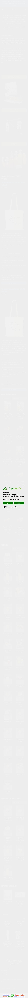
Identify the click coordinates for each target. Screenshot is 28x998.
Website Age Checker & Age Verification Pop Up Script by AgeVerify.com (26, 997)
